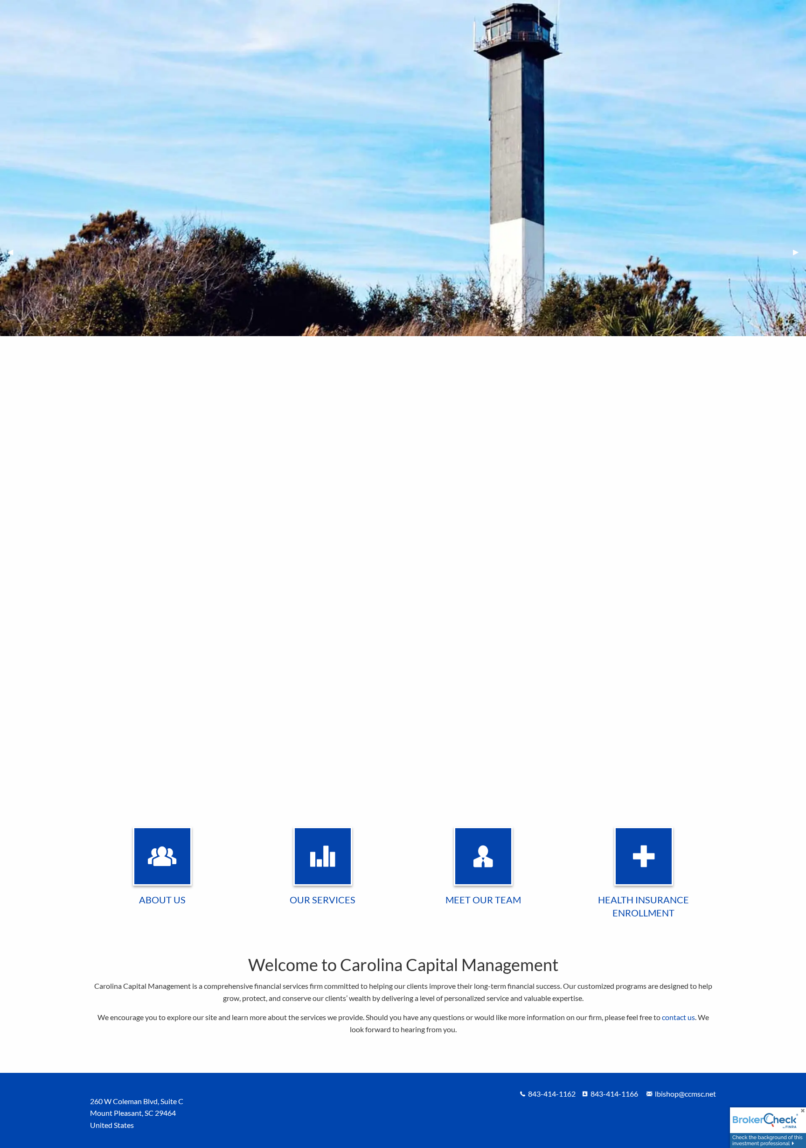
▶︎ (799, 252)
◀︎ (14, 252)
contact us (678, 1017)
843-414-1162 (552, 1093)
